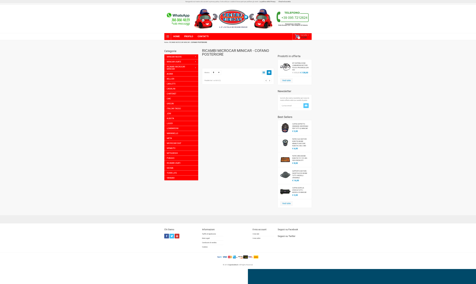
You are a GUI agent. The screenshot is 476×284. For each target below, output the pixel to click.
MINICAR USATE (174, 62)
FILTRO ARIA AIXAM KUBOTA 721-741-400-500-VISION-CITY (299, 158)
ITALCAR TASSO (174, 108)
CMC (169, 98)
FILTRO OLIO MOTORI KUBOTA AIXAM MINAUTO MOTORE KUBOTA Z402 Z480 (299, 142)
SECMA (170, 168)
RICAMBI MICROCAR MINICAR (176, 68)
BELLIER (170, 79)
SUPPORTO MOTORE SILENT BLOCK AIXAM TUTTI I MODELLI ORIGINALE (299, 174)
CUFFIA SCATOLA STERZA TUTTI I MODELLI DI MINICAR (299, 190)
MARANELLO (172, 133)
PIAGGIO (170, 158)
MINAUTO (171, 148)
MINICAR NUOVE (174, 57)
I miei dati (256, 234)
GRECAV (170, 103)
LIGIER (170, 123)
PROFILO (188, 36)
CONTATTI (203, 36)
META (169, 138)
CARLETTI (171, 84)
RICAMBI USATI (173, 163)
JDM (169, 113)
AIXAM (170, 74)
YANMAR (171, 178)
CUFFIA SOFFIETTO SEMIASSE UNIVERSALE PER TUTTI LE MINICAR (300, 126)
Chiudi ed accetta (284, 1)
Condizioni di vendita (209, 242)
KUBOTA (170, 118)
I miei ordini (256, 238)
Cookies (205, 247)
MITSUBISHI (172, 153)
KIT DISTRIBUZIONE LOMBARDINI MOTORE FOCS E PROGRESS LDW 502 (300, 66)
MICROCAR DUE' (174, 143)
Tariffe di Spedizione (209, 234)
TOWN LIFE (172, 173)
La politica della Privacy (267, 1)
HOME (176, 36)
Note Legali (206, 238)
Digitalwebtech (233, 265)
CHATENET (171, 94)
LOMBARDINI (172, 128)
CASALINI (171, 89)
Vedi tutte (286, 80)
